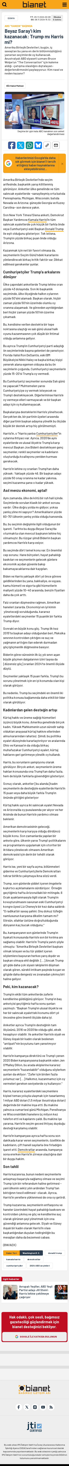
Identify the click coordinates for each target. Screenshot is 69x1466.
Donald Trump (54, 229)
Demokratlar (26, 1149)
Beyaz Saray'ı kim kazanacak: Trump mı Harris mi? (34, 36)
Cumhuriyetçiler (47, 433)
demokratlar (33, 1259)
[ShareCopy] (47, 145)
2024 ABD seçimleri (40, 1265)
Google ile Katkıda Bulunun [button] (38, 1336)
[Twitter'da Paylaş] (20, 145)
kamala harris (13, 1259)
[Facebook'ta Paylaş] (11, 145)
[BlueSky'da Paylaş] (38, 145)
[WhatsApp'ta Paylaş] (29, 145)
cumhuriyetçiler (14, 1265)
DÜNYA (11, 18)
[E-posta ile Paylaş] (56, 145)
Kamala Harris (37, 219)
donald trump (55, 1253)
